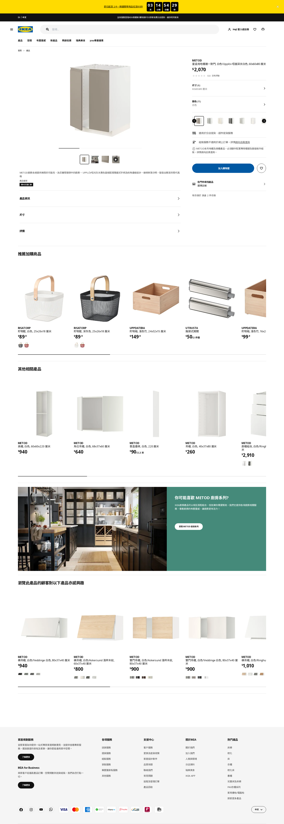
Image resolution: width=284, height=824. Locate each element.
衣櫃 (229, 764)
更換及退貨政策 (151, 753)
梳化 (229, 753)
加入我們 (190, 753)
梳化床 (230, 770)
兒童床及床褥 (234, 781)
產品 (28, 50)
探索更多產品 (234, 798)
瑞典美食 (80, 40)
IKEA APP (190, 775)
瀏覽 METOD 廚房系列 (188, 526)
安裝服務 (106, 764)
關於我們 (190, 747)
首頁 (20, 50)
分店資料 (190, 764)
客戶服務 (148, 747)
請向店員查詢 (242, 142)
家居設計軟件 (150, 758)
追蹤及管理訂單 (151, 781)
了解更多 (26, 757)
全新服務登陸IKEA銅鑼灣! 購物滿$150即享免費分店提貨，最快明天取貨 (147, 17)
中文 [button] (257, 809)
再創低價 (66, 40)
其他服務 (106, 775)
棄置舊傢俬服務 (110, 770)
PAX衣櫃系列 (234, 787)
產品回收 (148, 787)
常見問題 (148, 775)
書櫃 (229, 775)
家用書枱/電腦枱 (235, 792)
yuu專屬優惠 (96, 40)
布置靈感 (41, 40)
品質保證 (148, 764)
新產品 (53, 40)
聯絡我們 (148, 770)
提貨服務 (106, 753)
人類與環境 (191, 758)
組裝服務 (106, 758)
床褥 (229, 747)
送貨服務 (106, 747)
